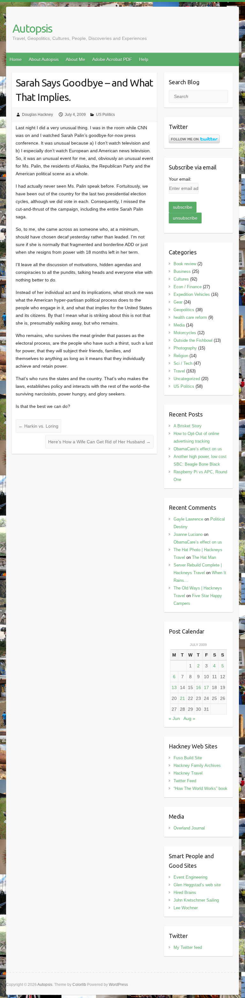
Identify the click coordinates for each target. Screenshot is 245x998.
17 (206, 687)
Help (143, 59)
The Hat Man (204, 557)
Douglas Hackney (37, 114)
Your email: (180, 179)
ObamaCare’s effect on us (198, 448)
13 (174, 687)
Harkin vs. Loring (38, 426)
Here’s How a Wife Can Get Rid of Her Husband (99, 441)
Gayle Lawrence (188, 519)
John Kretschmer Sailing (196, 900)
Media (179, 325)
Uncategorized (187, 378)
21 (182, 698)
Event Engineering (190, 877)
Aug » (189, 718)
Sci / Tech (183, 363)
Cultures (181, 279)
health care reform (190, 317)
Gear (178, 302)
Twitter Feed (185, 780)
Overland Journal (189, 828)
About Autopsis (44, 59)
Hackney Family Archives (197, 765)
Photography (185, 348)
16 (198, 687)
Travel (179, 371)
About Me (75, 59)
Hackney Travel (188, 773)
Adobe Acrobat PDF (112, 59)
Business (182, 271)
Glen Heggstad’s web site (197, 884)
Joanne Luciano (188, 534)
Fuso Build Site (188, 757)
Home (16, 59)
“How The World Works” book (200, 788)
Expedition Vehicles (192, 294)
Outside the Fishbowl (193, 340)
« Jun (174, 718)
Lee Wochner (186, 907)
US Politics (105, 114)
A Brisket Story (188, 426)
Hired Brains (185, 892)
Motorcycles (185, 332)
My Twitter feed (188, 947)
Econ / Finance (188, 286)
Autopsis (32, 28)
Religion (181, 355)
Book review (185, 263)
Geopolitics (184, 309)
